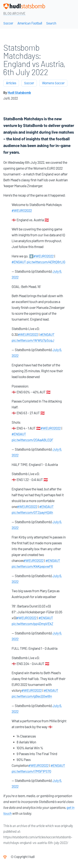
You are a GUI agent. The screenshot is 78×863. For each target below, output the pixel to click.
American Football (29, 23)
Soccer (8, 23)
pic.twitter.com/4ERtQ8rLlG (46, 262)
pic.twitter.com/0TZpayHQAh (32, 512)
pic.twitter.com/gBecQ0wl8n (32, 696)
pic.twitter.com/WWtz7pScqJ (33, 340)
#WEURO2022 (22, 211)
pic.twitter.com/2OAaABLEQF (32, 440)
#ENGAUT (19, 262)
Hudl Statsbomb (19, 93)
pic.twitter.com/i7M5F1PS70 (31, 771)
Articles (11, 83)
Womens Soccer (53, 83)
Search (51, 23)
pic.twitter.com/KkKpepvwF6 (32, 566)
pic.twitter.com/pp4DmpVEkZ (32, 624)
